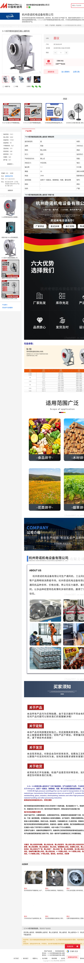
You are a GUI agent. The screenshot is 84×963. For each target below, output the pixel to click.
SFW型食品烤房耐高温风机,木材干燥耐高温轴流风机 (60, 123)
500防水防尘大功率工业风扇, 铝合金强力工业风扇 (16, 298)
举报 (16, 86)
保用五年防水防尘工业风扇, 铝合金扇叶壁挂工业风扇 (17, 278)
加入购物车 (65, 72)
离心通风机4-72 (73, 932)
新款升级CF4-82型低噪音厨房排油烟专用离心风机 (16, 237)
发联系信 (51, 72)
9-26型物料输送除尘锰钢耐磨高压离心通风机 (15, 217)
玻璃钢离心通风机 (41, 932)
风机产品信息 (48, 951)
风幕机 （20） (7, 157)
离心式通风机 (53, 932)
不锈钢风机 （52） (8, 146)
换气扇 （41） (7, 160)
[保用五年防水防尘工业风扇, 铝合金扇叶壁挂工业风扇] (10, 268)
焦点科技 (56, 961)
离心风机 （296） (8, 137)
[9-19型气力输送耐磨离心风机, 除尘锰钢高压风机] (10, 248)
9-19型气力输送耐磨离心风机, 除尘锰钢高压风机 (16, 258)
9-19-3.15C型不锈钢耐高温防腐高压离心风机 (37, 123)
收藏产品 (7, 86)
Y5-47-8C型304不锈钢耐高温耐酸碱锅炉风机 (15, 123)
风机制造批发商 (59, 951)
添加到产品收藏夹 (7, 308)
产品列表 (52, 25)
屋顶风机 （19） (8, 154)
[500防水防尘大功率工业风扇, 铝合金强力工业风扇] (10, 289)
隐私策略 (54, 958)
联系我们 (25, 958)
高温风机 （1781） (9, 140)
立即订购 (76, 72)
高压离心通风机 (29, 932)
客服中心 (35, 958)
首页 (46, 25)
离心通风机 (63, 932)
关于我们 (16, 958)
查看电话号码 (9, 176)
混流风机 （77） (8, 148)
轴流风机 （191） (8, 134)
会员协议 (63, 958)
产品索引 (4, 305)
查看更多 (10, 164)
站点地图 (44, 958)
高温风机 (58, 25)
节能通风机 (27, 935)
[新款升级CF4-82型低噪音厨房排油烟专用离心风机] (10, 228)
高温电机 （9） (7, 143)
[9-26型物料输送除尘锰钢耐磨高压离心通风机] (10, 207)
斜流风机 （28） (8, 151)
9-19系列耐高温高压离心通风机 (57, 953)
